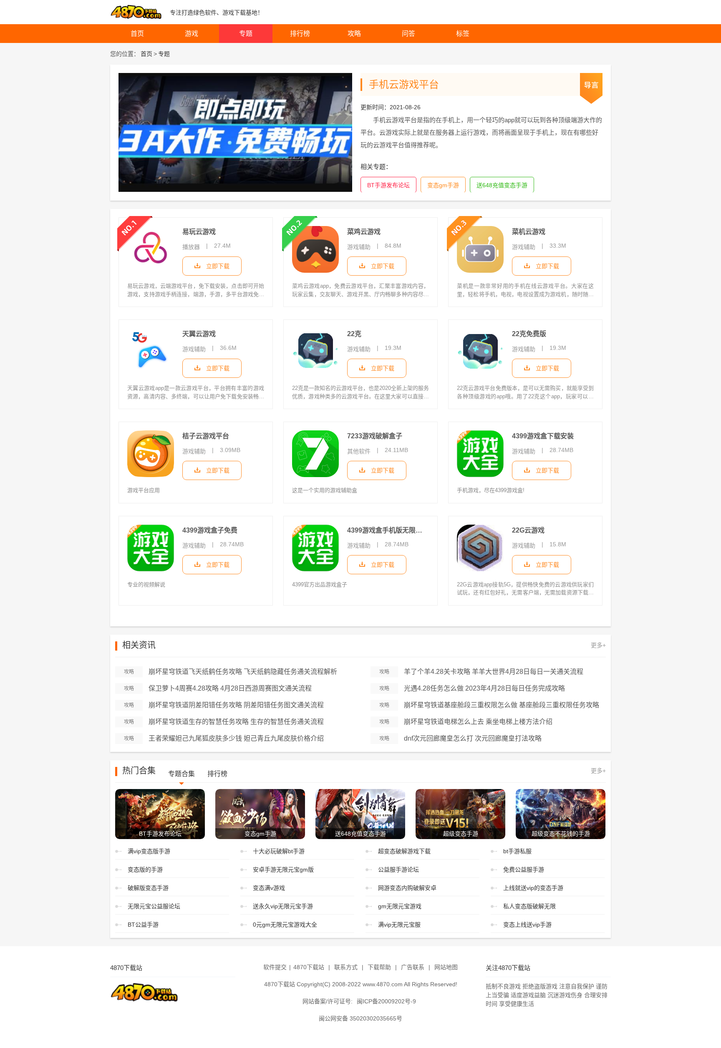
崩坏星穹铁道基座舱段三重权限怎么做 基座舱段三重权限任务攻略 (501, 705)
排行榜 (300, 33)
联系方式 (346, 967)
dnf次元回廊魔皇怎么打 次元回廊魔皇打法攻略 (473, 738)
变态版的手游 (145, 869)
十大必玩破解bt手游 (279, 851)
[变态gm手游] (260, 813)
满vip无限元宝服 (399, 924)
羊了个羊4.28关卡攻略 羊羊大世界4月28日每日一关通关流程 (493, 671)
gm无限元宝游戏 (399, 906)
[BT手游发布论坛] (160, 813)
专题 (245, 33)
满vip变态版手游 (149, 851)
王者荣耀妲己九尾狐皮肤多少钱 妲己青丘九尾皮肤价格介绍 (236, 738)
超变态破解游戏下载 (404, 851)
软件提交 (275, 967)
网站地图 (446, 967)
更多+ (598, 645)
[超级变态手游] (460, 813)
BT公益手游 (143, 924)
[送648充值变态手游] (360, 813)
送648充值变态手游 (501, 185)
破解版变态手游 (148, 888)
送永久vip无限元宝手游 (283, 906)
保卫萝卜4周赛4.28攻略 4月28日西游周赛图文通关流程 (230, 688)
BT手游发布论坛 (388, 185)
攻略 (354, 33)
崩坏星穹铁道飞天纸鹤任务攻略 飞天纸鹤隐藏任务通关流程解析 (243, 671)
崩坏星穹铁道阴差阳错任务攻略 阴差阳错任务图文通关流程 (236, 705)
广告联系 (412, 967)
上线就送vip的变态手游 (533, 888)
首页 (137, 33)
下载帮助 (379, 967)
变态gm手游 (443, 185)
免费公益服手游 (523, 869)
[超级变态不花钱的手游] (560, 813)
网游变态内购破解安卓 (407, 888)
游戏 (191, 33)
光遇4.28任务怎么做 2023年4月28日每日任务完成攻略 (484, 688)
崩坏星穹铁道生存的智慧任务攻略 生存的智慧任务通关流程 (236, 721)
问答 (408, 33)
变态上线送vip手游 (527, 924)
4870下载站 (308, 967)
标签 (462, 33)
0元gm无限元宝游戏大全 (285, 924)
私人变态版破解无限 (529, 906)
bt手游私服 (517, 851)
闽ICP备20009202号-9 (386, 1001)
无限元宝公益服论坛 (154, 906)
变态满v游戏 (269, 888)
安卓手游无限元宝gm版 (283, 869)
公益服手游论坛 (398, 869)
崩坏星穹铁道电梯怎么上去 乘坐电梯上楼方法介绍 (478, 721)
